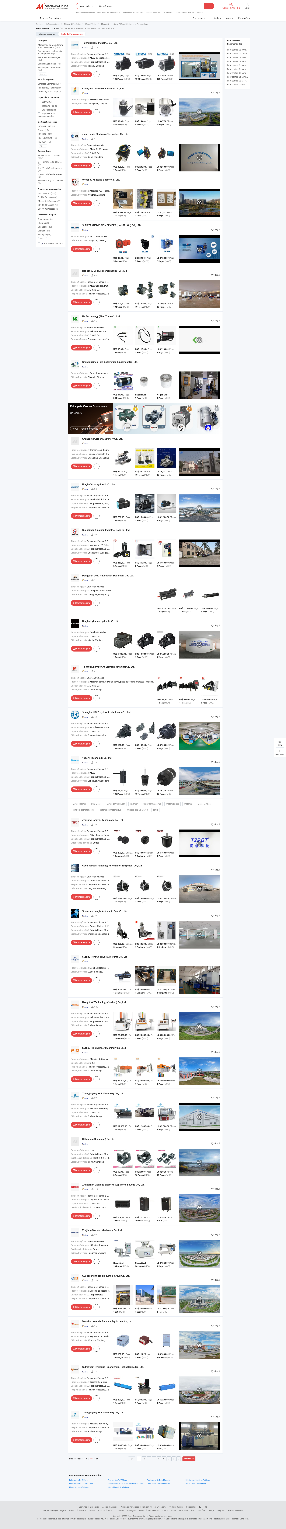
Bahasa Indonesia (235, 1510)
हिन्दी (193, 1510)
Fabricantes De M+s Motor (239, 80)
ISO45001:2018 (47, 137)
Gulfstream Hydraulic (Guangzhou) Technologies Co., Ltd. (113, 1367)
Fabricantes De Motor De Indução (242, 72)
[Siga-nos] (206, 1507)
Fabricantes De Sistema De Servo (242, 57)
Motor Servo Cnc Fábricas (195, 1483)
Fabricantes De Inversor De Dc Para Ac (244, 49)
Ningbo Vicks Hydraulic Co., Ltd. (99, 484)
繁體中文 (82, 1510)
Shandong (45, 226)
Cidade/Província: (79, 65)
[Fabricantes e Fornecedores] (52, 6)
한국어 (165, 1510)
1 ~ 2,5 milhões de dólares (50, 169)
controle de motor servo (83, 809)
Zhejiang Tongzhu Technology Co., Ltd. (102, 820)
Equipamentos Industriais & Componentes (50, 52)
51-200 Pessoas (47, 197)
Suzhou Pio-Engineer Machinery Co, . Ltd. (104, 1048)
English (63, 1510)
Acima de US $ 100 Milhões (50, 181)
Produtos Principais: (80, 57)
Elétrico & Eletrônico (49, 63)
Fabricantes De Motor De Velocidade (244, 65)
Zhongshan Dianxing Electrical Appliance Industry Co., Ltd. (113, 1184)
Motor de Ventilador (116, 803)
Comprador (198, 18)
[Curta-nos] (200, 1507)
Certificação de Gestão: (81, 842)
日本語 (92, 1510)
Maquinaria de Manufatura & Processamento (50, 46)
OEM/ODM (46, 101)
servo (155, 809)
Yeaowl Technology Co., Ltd (97, 758)
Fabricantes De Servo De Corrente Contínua (125, 1483)
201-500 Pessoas (48, 204)
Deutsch (121, 1510)
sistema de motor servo (110, 809)
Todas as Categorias (49, 18)
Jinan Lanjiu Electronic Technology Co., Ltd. (105, 134)
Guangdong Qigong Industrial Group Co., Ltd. (106, 1275)
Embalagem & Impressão (49, 68)
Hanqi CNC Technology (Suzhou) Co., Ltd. (104, 1002)
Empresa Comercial (49, 83)
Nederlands (183, 1510)
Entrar (247, 7)
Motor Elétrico (204, 803)
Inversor (134, 803)
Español (111, 1510)
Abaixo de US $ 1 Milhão (49, 156)
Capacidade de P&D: (80, 61)
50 (97, 1459)
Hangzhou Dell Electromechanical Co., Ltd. (104, 270)
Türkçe (211, 1510)
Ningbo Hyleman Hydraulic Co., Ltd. (101, 621)
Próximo (187, 1459)
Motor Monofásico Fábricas (119, 1487)
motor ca (188, 803)
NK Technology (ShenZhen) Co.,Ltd (101, 316)
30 (91, 1459)
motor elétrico (172, 803)
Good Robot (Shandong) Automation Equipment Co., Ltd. (112, 865)
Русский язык (153, 1510)
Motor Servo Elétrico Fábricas (158, 1483)
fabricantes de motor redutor (108, 12)
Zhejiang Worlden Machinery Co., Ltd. (102, 1230)
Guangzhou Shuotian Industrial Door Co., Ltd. (106, 530)
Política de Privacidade (130, 1507)
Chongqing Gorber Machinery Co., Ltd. (102, 438)
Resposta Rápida (49, 105)
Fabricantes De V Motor (117, 1480)
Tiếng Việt (221, 1510)
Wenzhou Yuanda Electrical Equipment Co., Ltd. (107, 1321)
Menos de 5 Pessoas (49, 201)
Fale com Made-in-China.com (154, 1507)
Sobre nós (83, 1507)
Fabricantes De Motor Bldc (239, 76)
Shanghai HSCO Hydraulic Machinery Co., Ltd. (106, 712)
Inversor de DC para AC (137, 809)
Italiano (142, 1510)
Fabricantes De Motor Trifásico (197, 1480)
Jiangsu (44, 230)
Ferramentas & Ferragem (49, 58)
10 (86, 1459)
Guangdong (45, 219)
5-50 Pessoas (47, 193)
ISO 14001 (45, 134)
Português (131, 1510)
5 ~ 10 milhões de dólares (50, 163)
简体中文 (72, 1510)
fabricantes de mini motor (133, 12)
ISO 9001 (44, 141)
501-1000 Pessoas (48, 208)
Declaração (94, 1507)
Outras (43, 130)
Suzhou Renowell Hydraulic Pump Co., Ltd (104, 956)
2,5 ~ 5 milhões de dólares (50, 175)
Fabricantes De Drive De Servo (81, 1483)
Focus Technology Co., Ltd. (138, 1516)
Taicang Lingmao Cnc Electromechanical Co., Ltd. (108, 666)
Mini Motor (96, 803)
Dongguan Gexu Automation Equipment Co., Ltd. (108, 575)
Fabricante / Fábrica (50, 87)
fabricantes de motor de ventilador (160, 12)
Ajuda (216, 18)
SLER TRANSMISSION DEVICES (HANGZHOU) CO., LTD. (111, 225)
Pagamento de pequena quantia (46, 114)
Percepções (191, 1507)
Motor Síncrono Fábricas (79, 1487)
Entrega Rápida (48, 109)
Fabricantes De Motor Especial (241, 61)
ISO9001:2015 (47, 126)
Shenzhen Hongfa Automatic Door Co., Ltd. (105, 911)
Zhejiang (44, 222)
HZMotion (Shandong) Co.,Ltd (98, 1139)
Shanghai (44, 234)
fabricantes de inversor (185, 12)
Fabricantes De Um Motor (239, 84)
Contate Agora (83, 74)
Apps (228, 18)
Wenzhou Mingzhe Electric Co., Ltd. (101, 179)
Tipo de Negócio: (78, 54)
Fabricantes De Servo (237, 53)
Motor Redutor (79, 803)
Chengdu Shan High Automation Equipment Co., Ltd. (110, 362)
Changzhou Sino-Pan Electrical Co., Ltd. (103, 88)
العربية (173, 1510)
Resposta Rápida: (79, 293)
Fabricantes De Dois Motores (158, 1480)
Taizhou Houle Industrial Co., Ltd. (100, 43)
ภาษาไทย (201, 1510)
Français (101, 1510)
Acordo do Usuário (109, 1507)
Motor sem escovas (152, 803)
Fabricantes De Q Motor (78, 1480)
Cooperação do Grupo (50, 91)
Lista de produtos (47, 34)
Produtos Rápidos (176, 1507)
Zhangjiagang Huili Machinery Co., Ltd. (102, 1093)
